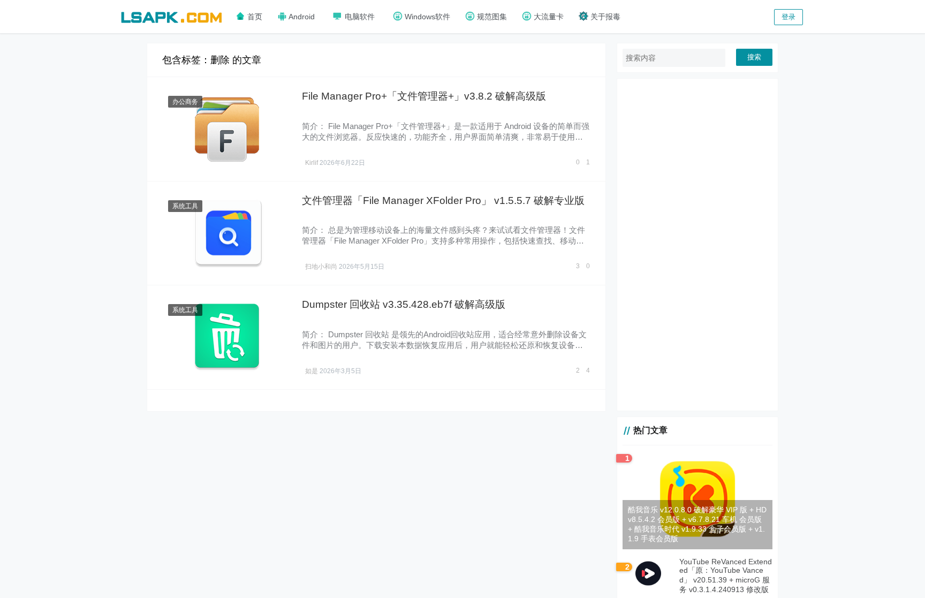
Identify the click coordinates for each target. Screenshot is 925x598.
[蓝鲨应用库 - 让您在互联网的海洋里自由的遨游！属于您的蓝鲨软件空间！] (171, 15)
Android (301, 16)
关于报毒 (604, 16)
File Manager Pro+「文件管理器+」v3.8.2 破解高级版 (424, 96)
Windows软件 (426, 16)
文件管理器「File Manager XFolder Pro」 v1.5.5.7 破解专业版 (443, 200)
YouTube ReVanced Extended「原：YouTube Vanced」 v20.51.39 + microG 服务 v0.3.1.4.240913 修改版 (725, 575)
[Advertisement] (697, 244)
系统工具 (185, 206)
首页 (253, 16)
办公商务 (185, 101)
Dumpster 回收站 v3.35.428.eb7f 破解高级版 (403, 304)
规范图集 (491, 16)
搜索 (754, 57)
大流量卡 (548, 16)
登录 (788, 17)
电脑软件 (359, 16)
